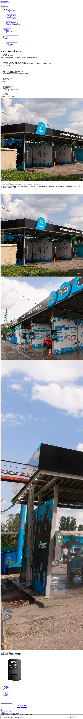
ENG (4, 5)
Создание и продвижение (6, 713)
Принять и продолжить (72, 716)
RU (1, 5)
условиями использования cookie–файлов (13, 717)
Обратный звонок (4, 7)
